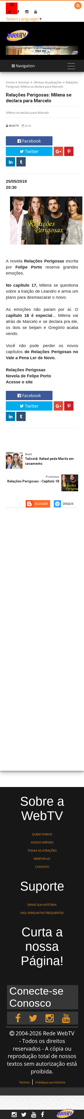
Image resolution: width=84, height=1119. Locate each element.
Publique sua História (50, 1082)
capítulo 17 (24, 285)
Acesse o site (19, 382)
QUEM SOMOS (42, 834)
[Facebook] (18, 1018)
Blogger (41, 504)
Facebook (31, 141)
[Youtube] (66, 1018)
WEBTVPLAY (42, 859)
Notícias (23, 82)
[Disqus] (42, 579)
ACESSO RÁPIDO (42, 842)
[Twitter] (33, 1018)
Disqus (68, 504)
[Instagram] (50, 1018)
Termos (24, 1082)
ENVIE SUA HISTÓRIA (42, 905)
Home (10, 82)
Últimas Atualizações (47, 82)
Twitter (31, 151)
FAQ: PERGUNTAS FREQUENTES (42, 913)
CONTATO (42, 867)
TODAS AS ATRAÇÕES (42, 850)
